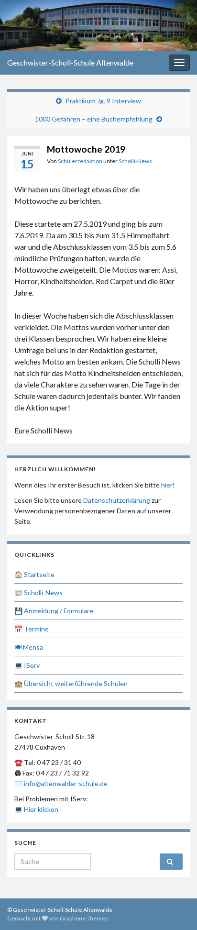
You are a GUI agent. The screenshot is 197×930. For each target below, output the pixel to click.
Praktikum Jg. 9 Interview (103, 101)
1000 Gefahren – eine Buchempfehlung (94, 119)
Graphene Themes (84, 918)
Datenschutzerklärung (116, 500)
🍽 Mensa (28, 647)
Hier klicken (41, 809)
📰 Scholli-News (38, 592)
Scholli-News (135, 161)
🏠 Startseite (34, 574)
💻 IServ (27, 665)
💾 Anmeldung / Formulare (53, 611)
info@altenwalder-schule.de (66, 783)
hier (167, 485)
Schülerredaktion (80, 161)
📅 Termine (31, 629)
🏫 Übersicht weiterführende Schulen (71, 683)
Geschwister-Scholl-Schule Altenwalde (70, 62)
